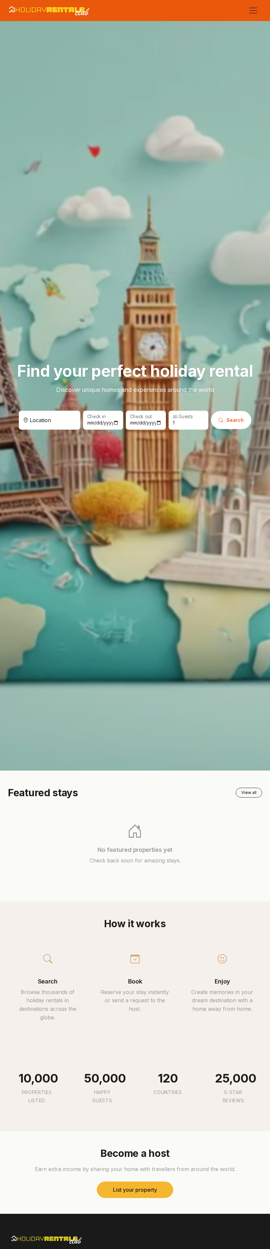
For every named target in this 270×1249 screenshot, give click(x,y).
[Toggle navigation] (253, 10)
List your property (135, 1189)
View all (248, 792)
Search (235, 420)
